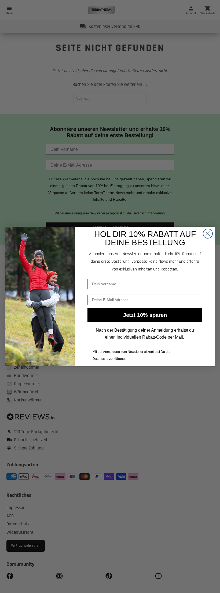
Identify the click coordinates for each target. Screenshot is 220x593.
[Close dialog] (207, 233)
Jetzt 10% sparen (145, 315)
